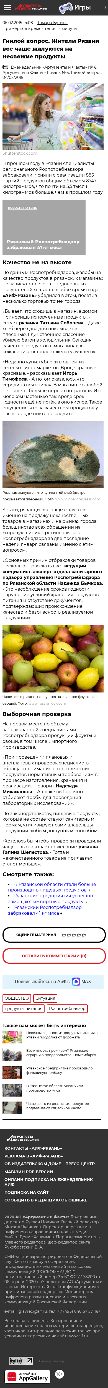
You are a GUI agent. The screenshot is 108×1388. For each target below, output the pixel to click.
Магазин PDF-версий (28, 1171)
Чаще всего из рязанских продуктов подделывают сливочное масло (57, 1106)
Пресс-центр (80, 1163)
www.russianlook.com (47, 703)
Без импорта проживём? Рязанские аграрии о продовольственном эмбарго (61, 1052)
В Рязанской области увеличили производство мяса (54, 1088)
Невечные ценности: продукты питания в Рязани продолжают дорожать (61, 1035)
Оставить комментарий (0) (54, 955)
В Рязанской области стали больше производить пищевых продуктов (52, 887)
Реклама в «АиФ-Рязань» (33, 1156)
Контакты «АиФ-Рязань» (33, 1148)
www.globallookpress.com (77, 499)
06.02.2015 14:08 (17, 22)
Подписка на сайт (26, 1192)
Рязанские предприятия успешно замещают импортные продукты (50, 898)
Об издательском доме (32, 1163)
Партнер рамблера (52, 1361)
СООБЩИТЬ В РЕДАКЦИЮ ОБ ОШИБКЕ (45, 1200)
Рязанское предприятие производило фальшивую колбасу (59, 1070)
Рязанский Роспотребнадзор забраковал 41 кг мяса (45, 910)
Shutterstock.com (19, 153)
